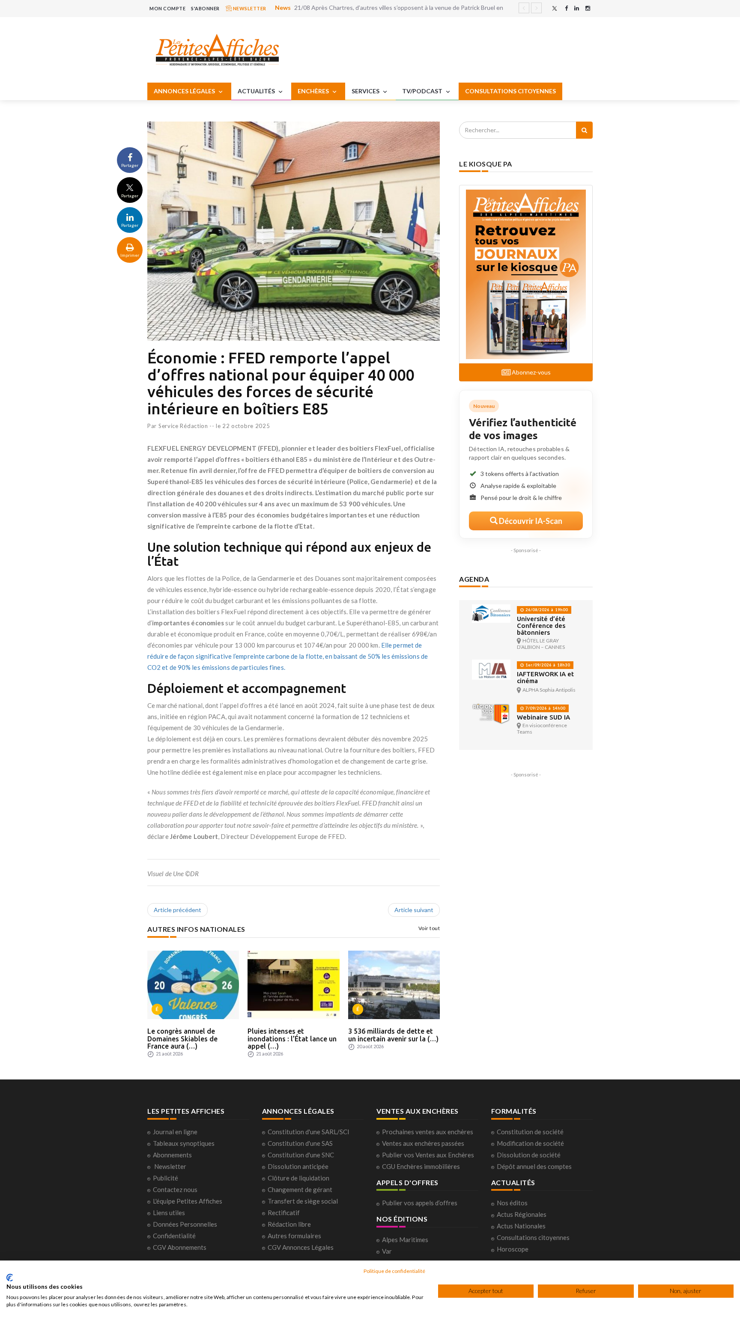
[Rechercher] (584, 130)
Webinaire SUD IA (543, 717)
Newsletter (170, 1166)
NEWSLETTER (249, 8)
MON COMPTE (167, 8)
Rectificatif (284, 1212)
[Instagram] (588, 8)
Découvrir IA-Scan (530, 521)
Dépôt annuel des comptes (534, 1166)
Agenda (474, 579)
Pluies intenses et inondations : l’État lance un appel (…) (292, 1038)
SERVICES (366, 91)
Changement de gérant (300, 1189)
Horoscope (512, 1249)
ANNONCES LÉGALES (185, 91)
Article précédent (177, 909)
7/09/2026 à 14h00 (544, 708)
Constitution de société (530, 1132)
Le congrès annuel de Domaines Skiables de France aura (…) (182, 1038)
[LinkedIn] (577, 8)
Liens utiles (169, 1212)
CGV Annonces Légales (301, 1247)
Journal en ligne (175, 1132)
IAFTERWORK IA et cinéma (545, 677)
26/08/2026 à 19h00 (546, 609)
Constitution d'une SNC (301, 1155)
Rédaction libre (289, 1224)
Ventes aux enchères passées (423, 1143)
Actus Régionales (521, 1214)
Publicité (165, 1178)
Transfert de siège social (303, 1201)
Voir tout (429, 928)
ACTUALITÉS (257, 91)
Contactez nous (175, 1189)
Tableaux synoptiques (184, 1143)
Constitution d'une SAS (300, 1143)
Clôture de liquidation (298, 1178)
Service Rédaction (183, 425)
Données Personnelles (185, 1224)
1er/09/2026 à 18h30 (547, 665)
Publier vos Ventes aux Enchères (428, 1155)
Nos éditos (512, 1203)
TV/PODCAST (423, 91)
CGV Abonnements (179, 1247)
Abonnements (172, 1155)
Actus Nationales (521, 1226)
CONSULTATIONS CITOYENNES (510, 91)
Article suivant (413, 909)
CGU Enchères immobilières (421, 1166)
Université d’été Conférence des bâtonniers (541, 625)
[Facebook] (566, 8)
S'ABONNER (205, 8)
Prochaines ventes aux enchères (427, 1132)
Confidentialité (174, 1236)
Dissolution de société (529, 1155)
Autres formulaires (294, 1236)
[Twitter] (554, 8)
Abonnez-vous (530, 372)
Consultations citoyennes (533, 1237)
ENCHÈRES (314, 91)
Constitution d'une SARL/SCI (308, 1132)
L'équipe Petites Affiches (187, 1201)
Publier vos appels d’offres (419, 1203)
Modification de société (530, 1143)
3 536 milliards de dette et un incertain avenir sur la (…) (393, 1035)
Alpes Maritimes (405, 1239)
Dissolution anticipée (298, 1166)
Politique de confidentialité (394, 1271)
